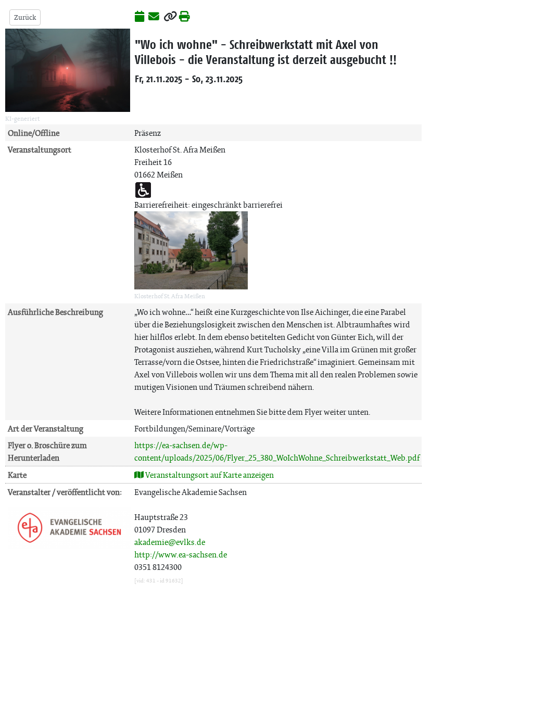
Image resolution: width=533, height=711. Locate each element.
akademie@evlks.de (169, 542)
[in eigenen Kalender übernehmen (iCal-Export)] (139, 17)
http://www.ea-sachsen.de (180, 554)
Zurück (25, 17)
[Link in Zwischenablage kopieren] (170, 17)
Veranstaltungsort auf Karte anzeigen (209, 474)
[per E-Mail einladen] (153, 17)
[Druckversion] (184, 17)
